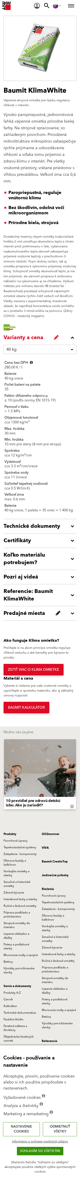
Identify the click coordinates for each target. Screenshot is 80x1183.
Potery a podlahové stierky (16, 946)
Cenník (8, 999)
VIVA (45, 847)
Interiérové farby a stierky (20, 899)
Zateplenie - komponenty (20, 854)
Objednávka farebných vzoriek (19, 1038)
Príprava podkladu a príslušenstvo (17, 914)
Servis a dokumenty (17, 986)
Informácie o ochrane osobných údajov (40, 1141)
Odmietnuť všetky (60, 1129)
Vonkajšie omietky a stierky (17, 873)
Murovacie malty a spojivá (21, 955)
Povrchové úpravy (16, 840)
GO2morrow (50, 834)
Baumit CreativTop (55, 861)
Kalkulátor (10, 1006)
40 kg (11, 349)
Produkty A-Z (12, 992)
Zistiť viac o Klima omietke (33, 670)
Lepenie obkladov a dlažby (16, 935)
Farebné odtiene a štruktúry (15, 1028)
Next (76, 775)
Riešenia (48, 889)
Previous (4, 775)
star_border (72, 806)
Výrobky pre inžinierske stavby (19, 970)
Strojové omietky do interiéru (17, 925)
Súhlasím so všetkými (40, 1151)
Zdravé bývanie (14, 892)
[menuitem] (37, 5)
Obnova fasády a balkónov (15, 862)
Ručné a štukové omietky (20, 905)
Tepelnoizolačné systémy (20, 847)
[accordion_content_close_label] (41, 337)
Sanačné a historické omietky (17, 884)
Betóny (8, 961)
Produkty (10, 834)
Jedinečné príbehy (55, 875)
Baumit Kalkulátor (26, 707)
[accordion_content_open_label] (41, 526)
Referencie (49, 1041)
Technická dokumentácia (20, 1012)
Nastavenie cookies (21, 1129)
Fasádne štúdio (13, 1019)
